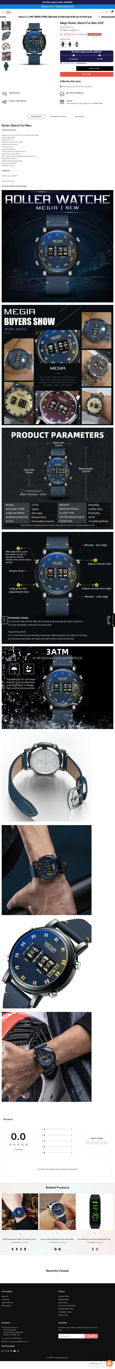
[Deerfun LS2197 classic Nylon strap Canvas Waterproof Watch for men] (57, 1211)
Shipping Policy (63, 1299)
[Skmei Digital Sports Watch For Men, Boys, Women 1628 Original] (20, 1211)
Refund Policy (63, 1315)
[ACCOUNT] (106, 12)
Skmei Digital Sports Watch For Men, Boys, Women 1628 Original (25, 1239)
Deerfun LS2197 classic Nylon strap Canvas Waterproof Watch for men (64, 1239)
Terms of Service (7, 1302)
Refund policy (6, 1305)
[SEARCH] (102, 12)
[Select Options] (20, 1233)
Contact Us (5, 1299)
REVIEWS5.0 (79, 116)
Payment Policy (63, 1296)
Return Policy (63, 1302)
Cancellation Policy (64, 1312)
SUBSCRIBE (91, 1336)
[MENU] (3, 12)
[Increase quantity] (72, 68)
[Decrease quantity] (62, 68)
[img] (65, 27)
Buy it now (86, 74)
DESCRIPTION (36, 116)
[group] (34, 43)
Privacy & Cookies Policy (66, 1305)
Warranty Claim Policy (66, 1309)
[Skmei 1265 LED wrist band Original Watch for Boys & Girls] (95, 1211)
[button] (111, 12)
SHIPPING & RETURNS (58, 116)
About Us (5, 1296)
